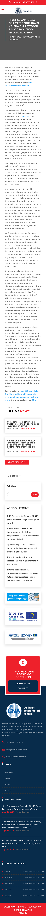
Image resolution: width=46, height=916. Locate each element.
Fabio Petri (25, 116)
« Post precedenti (17, 462)
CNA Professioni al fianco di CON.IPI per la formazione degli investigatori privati (23, 423)
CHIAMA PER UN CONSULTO (23, 686)
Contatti (9, 790)
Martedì (8, 877)
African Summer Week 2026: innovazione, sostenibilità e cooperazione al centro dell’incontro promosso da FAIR (21, 444)
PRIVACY (23, 913)
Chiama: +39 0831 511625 (24, 2)
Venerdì (8, 896)
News (7, 784)
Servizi (8, 778)
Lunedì (7, 871)
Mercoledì (9, 884)
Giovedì (8, 890)
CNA (34, 400)
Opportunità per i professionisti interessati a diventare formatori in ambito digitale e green (22, 548)
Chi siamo (9, 772)
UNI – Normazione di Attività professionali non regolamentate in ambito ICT (22, 561)
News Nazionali (30, 37)
